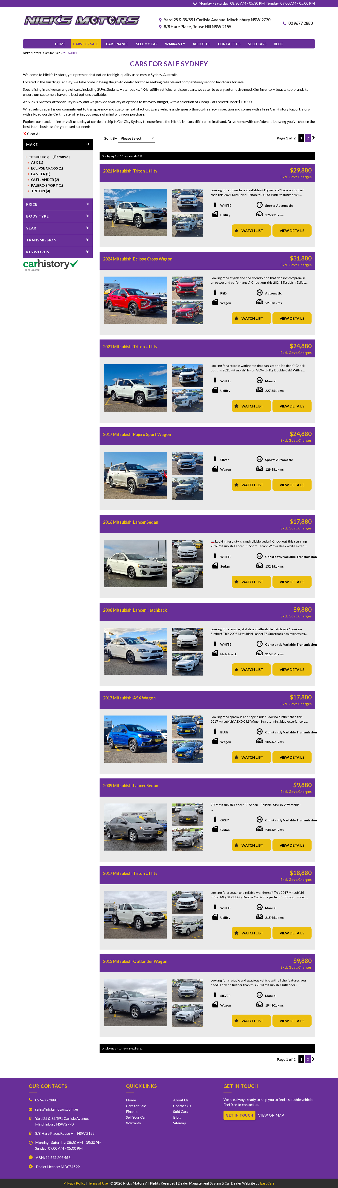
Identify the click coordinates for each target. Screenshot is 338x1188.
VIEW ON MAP (271, 1115)
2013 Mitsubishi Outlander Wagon (135, 961)
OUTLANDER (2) (45, 179)
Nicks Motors (32, 53)
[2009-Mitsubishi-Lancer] (135, 827)
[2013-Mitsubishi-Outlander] (135, 1002)
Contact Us (182, 1105)
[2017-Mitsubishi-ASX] (135, 739)
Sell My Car (147, 44)
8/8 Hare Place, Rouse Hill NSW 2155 (197, 26)
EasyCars (267, 1183)
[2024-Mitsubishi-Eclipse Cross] (135, 300)
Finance (132, 1111)
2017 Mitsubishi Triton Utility (130, 873)
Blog (278, 44)
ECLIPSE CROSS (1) (47, 168)
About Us (201, 44)
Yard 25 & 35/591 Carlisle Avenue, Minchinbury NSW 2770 (217, 19)
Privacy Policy (74, 1183)
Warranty (175, 44)
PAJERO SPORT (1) (47, 185)
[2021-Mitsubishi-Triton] (135, 212)
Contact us (229, 44)
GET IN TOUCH (239, 1115)
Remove (61, 156)
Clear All (33, 134)
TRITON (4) (40, 191)
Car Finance (117, 44)
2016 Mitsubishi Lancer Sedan (130, 522)
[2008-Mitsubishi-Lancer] (135, 651)
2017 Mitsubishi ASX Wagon (129, 697)
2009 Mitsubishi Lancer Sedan (130, 785)
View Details (292, 230)
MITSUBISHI (71, 53)
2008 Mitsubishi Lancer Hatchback (135, 610)
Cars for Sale (85, 44)
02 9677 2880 (300, 23)
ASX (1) (37, 162)
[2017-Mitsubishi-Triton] (135, 914)
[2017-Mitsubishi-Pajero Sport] (135, 475)
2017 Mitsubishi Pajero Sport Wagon (137, 434)
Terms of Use (98, 1183)
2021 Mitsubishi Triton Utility (130, 170)
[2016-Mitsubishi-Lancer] (135, 563)
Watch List (252, 230)
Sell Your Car (136, 1117)
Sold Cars (257, 44)
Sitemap (179, 1123)
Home (60, 44)
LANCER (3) (40, 174)
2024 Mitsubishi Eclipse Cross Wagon (137, 258)
